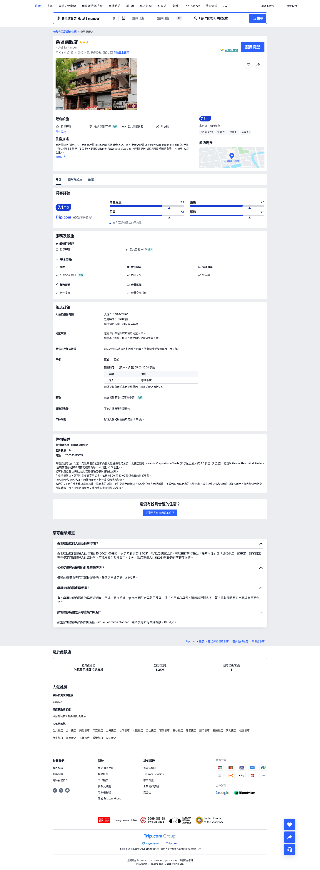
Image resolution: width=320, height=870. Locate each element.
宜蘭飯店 (218, 730)
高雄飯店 (84, 730)
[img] (96, 84)
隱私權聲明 (104, 792)
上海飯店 (111, 730)
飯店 (201, 641)
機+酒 (130, 6)
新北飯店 (231, 730)
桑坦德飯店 (67, 42)
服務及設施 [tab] (74, 180)
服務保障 (58, 774)
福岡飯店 (71, 737)
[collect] (289, 824)
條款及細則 (104, 786)
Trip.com (190, 641)
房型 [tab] (58, 180)
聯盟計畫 (148, 780)
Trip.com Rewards (153, 774)
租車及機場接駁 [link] (92, 6)
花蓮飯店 (84, 737)
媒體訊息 (103, 774)
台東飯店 (58, 737)
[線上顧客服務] (289, 849)
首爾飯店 (164, 730)
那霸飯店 (191, 730)
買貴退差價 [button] (231, 50)
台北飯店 (58, 730)
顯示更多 (61, 156)
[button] (225, 6)
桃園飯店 (244, 730)
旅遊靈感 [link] (212, 6)
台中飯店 (71, 730)
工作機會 (103, 780)
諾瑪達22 (58, 701)
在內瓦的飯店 (240, 641)
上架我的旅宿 (151, 786)
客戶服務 (58, 768)
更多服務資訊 (60, 780)
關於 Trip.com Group (109, 798)
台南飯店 (124, 730)
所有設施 (61, 131)
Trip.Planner (192, 6)
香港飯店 (98, 737)
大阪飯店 (138, 730)
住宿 (38, 6)
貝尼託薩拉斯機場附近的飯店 (69, 716)
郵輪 (175, 6)
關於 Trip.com (106, 768)
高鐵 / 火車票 (67, 6)
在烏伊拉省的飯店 (218, 641)
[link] (266, 6)
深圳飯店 (111, 737)
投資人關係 (149, 768)
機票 (50, 6)
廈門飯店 (204, 730)
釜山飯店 (151, 730)
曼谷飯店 (178, 730)
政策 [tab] (91, 180)
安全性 (147, 792)
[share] (289, 837)
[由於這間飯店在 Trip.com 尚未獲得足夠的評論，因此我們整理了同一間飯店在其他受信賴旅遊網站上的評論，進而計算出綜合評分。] (90, 217)
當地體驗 (114, 6)
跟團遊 (162, 6)
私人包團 (146, 6)
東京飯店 (98, 730)
